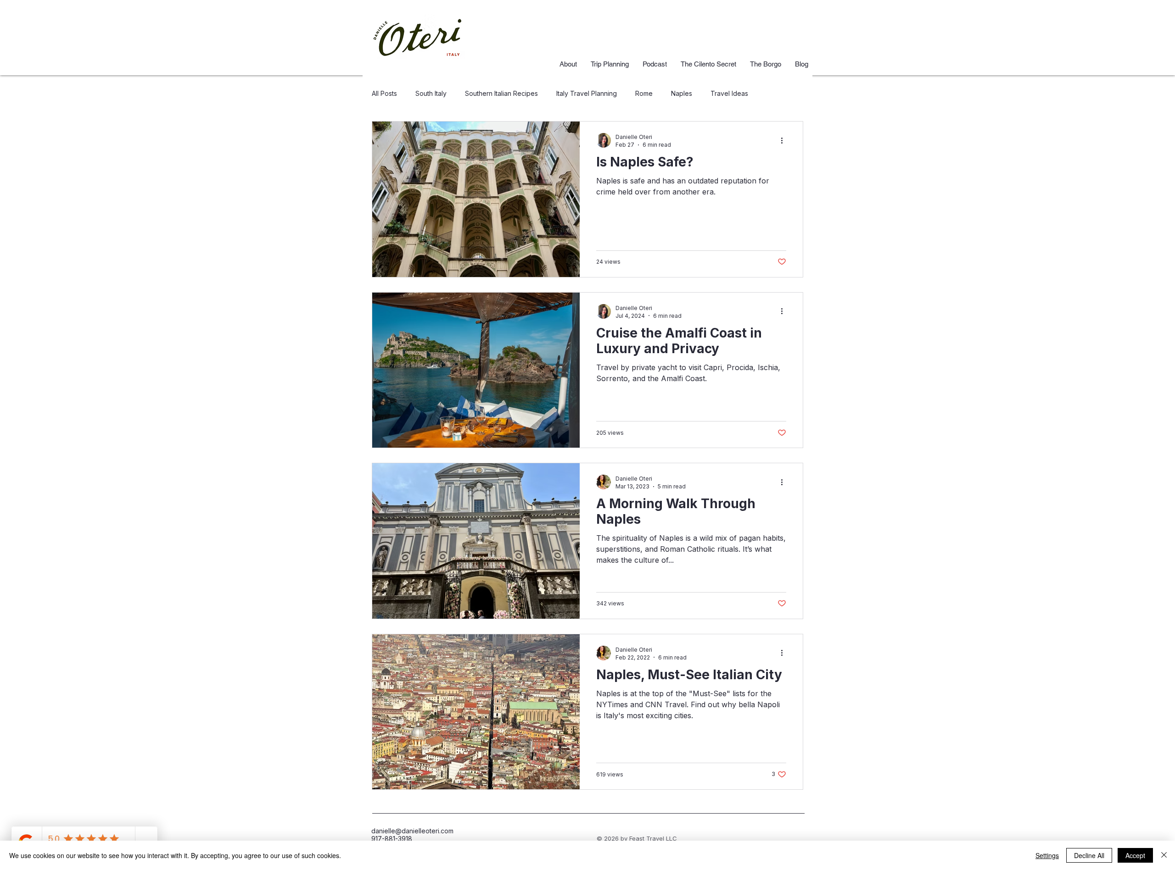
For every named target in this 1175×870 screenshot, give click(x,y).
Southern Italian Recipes (501, 93)
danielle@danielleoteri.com (412, 831)
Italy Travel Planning (586, 93)
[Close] (1163, 855)
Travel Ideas (729, 93)
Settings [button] (1047, 855)
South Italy (431, 93)
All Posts (384, 93)
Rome (644, 93)
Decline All (1089, 855)
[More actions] (784, 140)
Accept (1135, 855)
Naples (681, 93)
